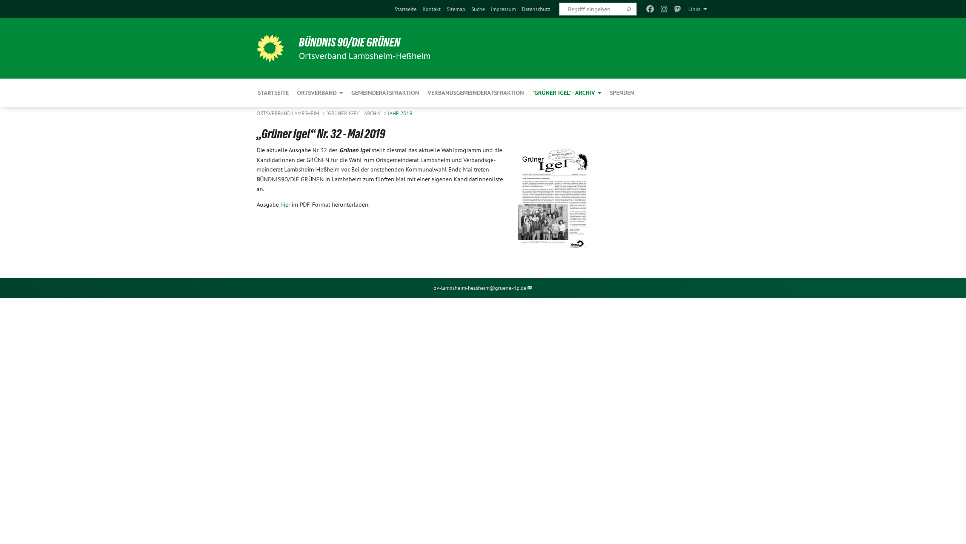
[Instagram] (664, 9)
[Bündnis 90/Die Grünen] (270, 48)
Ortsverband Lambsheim (289, 113)
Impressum (503, 9)
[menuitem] (406, 9)
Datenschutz (536, 9)
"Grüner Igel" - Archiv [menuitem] (563, 93)
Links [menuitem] (694, 9)
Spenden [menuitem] (622, 93)
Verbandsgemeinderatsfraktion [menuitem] (476, 93)
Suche (478, 9)
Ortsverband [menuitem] (317, 93)
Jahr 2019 (400, 113)
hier (285, 204)
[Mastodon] (678, 9)
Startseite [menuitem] (273, 93)
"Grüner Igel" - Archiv (354, 113)
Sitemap (456, 9)
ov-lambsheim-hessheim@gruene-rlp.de (480, 287)
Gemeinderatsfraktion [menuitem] (385, 93)
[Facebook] (650, 9)
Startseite (406, 9)
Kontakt (432, 9)
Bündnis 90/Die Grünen (349, 42)
